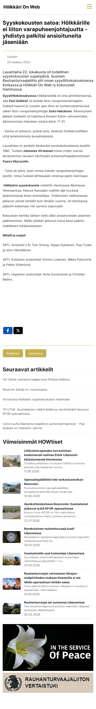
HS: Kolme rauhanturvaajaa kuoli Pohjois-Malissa (36, 379)
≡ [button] (89, 6)
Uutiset (12, 56)
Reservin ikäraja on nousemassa (25, 389)
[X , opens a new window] (18, 330)
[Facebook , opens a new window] (8, 330)
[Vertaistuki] (48, 682)
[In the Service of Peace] (48, 647)
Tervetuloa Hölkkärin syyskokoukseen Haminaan (36, 399)
